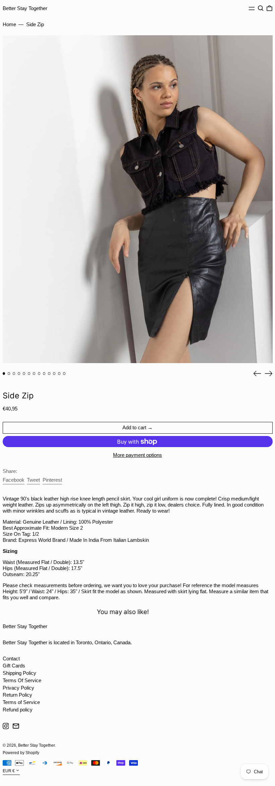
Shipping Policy (19, 673)
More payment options (137, 455)
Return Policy (17, 695)
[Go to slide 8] (39, 373)
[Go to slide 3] (14, 373)
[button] (261, 8)
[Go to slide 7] (34, 373)
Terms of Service (21, 702)
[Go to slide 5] (24, 373)
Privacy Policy (18, 688)
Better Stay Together (25, 8)
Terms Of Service (22, 680)
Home (9, 24)
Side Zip (35, 24)
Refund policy (18, 709)
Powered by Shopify (21, 752)
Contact (11, 658)
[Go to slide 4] (19, 373)
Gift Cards (14, 665)
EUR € (9, 771)
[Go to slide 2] (9, 373)
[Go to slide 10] (49, 373)
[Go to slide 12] (59, 373)
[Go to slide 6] (29, 373)
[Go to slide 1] (4, 373)
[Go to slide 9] (44, 373)
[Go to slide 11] (54, 373)
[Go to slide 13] (64, 373)
